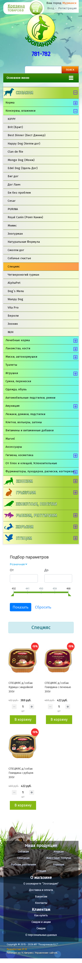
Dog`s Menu (16, 291)
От (12, 570)
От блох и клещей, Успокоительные (31, 463)
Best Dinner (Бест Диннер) (26, 135)
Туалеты (11, 365)
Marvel (10, 438)
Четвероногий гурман (23, 274)
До (46, 570)
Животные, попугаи (36, 504)
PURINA (13, 209)
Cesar (12, 201)
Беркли (13, 315)
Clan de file (15, 151)
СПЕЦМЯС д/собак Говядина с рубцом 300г (21, 773)
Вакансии (41, 896)
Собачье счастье (19, 258)
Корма (9, 102)
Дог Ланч (14, 184)
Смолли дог (16, 250)
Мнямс (12, 225)
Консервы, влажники (20, 110)
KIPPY (12, 119)
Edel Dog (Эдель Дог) (23, 168)
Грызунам (26, 492)
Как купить (41, 915)
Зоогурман (15, 233)
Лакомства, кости (17, 348)
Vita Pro (13, 307)
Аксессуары (13, 447)
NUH (10, 332)
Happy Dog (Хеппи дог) (24, 143)
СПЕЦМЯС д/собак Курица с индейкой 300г (21, 687)
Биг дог (13, 176)
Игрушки (11, 373)
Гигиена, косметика (19, 455)
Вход (50, 8)
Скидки (41, 928)
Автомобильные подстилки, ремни (30, 397)
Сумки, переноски (18, 381)
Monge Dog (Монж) (21, 160)
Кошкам (24, 481)
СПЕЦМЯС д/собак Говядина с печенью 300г (58, 687)
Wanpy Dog (15, 299)
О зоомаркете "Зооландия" (41, 883)
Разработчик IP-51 (17, 949)
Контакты (41, 902)
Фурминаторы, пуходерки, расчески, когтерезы (39, 471)
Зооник (13, 324)
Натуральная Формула (24, 242)
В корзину (22, 719)
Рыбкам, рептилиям (36, 515)
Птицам (24, 538)
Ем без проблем (19, 192)
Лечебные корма (17, 340)
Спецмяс (14, 266)
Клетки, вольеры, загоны (23, 422)
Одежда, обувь (16, 389)
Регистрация (67, 8)
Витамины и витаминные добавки (29, 430)
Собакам (24, 92)
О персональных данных (41, 934)
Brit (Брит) (15, 127)
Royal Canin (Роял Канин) (25, 217)
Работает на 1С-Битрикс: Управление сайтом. (32, 952)
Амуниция (12, 406)
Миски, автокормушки (21, 356)
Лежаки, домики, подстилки (25, 414)
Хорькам (24, 526)
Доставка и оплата (41, 890)
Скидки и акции (41, 922)
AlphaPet (14, 283)
